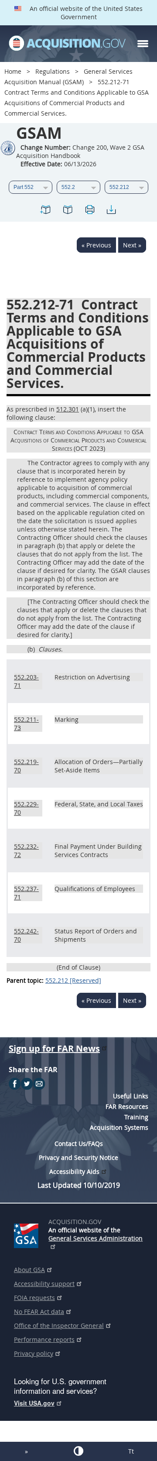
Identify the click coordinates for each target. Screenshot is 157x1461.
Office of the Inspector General (59, 1325)
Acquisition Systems (119, 1127)
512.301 (67, 409)
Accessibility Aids (74, 1171)
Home (12, 71)
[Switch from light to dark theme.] (78, 1451)
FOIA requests (34, 1297)
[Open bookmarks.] (67, 211)
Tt (131, 1451)
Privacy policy (33, 1353)
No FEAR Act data (39, 1311)
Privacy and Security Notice (78, 1157)
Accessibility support (44, 1283)
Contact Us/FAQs (79, 1143)
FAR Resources (127, 1106)
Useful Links (130, 1096)
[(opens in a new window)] (27, 1234)
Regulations (52, 71)
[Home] (67, 43)
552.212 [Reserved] (73, 980)
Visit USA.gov (34, 1403)
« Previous (96, 245)
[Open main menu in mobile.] (142, 43)
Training (136, 1117)
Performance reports (44, 1339)
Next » (132, 245)
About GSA (29, 1270)
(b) (31, 649)
